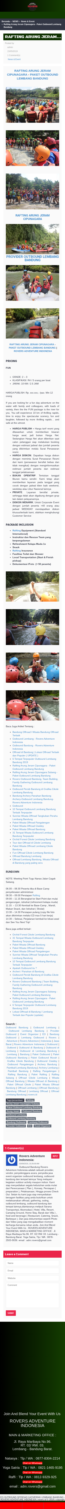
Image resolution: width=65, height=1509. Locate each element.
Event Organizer (29, 1034)
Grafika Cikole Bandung (20, 1061)
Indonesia (46, 1041)
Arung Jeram (13, 1111)
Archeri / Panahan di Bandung (28, 971)
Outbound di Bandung (31, 1047)
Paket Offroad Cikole (19, 1084)
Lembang (12, 1054)
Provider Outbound (16, 1126)
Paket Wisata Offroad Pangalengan (31, 822)
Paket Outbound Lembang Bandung (24, 1107)
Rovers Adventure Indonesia (29, 1044)
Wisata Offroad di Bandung (43, 1081)
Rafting (16, 530)
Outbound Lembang (44, 1027)
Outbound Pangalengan (21, 1064)
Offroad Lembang (27, 1087)
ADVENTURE (31, 351)
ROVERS (19, 351)
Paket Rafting (39, 1074)
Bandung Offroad (16, 1091)
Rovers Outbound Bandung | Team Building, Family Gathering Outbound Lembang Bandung (35, 985)
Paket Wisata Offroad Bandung (28, 829)
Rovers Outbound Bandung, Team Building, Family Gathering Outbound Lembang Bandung (35, 782)
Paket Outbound (41, 1054)
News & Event (27, 21)
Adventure (12, 1041)
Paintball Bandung (18, 1071)
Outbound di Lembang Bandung (38, 1051)
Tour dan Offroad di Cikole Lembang (31, 842)
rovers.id (32, 1094)
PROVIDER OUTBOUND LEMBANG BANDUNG (32, 258)
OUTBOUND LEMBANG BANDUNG (36, 347)
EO (44, 1034)
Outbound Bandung (17, 1027)
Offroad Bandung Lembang (26, 856)
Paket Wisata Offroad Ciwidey (28, 826)
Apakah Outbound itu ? (24, 968)
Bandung (25, 1054)
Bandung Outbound (16, 1122)
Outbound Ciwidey (47, 1061)
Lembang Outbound (32, 1037)
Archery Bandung (47, 1064)
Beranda (6, 21)
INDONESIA (45, 351)
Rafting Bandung (17, 1074)
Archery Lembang (48, 1067)
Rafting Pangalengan (44, 1071)
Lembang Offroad (38, 1091)
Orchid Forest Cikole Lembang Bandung (33, 839)
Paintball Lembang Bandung (22, 1067)
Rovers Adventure (29, 1041)
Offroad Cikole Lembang (33, 1077)
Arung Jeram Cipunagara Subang (23, 1104)
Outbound (17, 805)
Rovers (52, 1037)
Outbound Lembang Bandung (26, 1030)
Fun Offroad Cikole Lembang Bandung (32, 852)
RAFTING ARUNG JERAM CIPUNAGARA (32, 344)
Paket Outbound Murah (44, 1057)
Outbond (11, 1047)
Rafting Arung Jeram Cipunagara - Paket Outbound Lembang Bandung (32, 25)
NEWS (15, 21)
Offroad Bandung (48, 1087)
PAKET (35, 74)
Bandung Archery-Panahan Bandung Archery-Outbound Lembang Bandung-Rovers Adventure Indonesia (33, 799)
